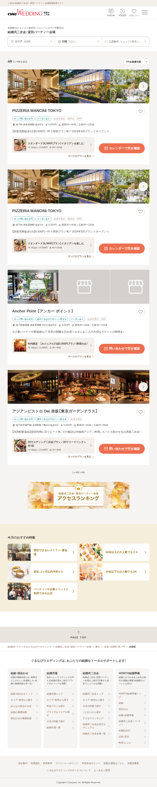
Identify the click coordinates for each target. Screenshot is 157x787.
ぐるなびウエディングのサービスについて (69, 770)
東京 (97, 646)
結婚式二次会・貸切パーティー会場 (73, 646)
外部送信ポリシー (91, 763)
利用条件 (47, 763)
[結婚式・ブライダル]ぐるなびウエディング (29, 646)
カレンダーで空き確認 (124, 148)
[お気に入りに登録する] (140, 111)
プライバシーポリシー (67, 763)
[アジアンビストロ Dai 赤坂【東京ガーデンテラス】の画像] (78, 387)
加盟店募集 (133, 763)
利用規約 (35, 763)
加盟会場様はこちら (113, 763)
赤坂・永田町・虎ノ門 (114, 646)
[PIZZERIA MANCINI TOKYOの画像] (78, 86)
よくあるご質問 (102, 770)
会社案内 (22, 763)
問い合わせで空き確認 (124, 348)
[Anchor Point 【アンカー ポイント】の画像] (78, 287)
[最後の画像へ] (143, 86)
